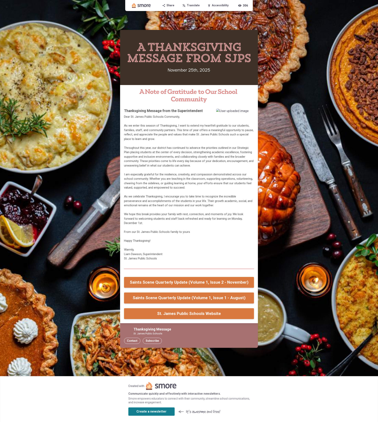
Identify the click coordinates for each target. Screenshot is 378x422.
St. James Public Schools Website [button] (189, 313)
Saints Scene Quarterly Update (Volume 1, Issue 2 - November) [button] (189, 282)
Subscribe (152, 340)
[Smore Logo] (141, 5)
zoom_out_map (250, 113)
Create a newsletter (151, 411)
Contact (132, 340)
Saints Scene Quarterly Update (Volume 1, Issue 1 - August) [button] (189, 297)
